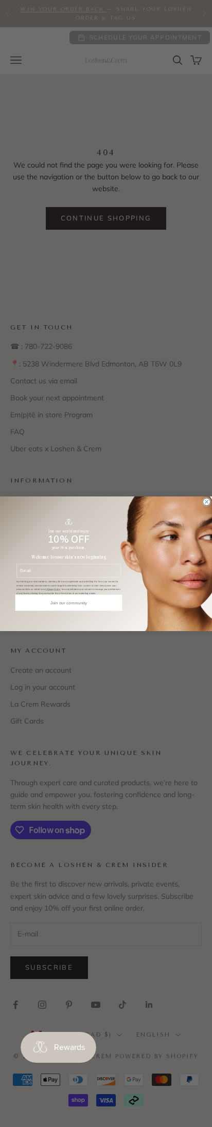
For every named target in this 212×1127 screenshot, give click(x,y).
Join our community (68, 602)
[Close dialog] (206, 501)
